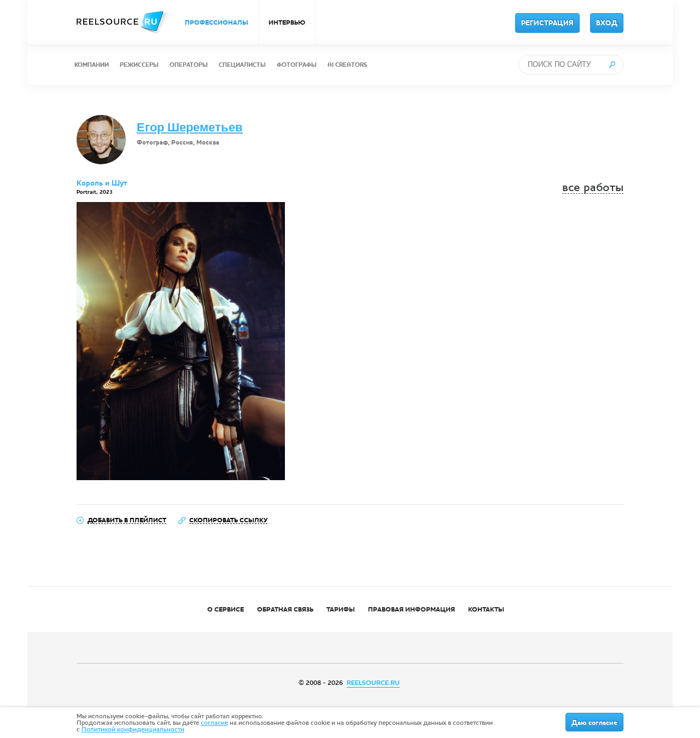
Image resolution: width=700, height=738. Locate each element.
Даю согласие (594, 723)
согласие (214, 722)
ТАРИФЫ (340, 609)
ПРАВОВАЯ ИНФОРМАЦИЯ (411, 609)
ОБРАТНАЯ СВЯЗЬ (285, 609)
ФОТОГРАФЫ (297, 65)
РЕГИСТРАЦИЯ (547, 23)
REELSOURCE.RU (373, 682)
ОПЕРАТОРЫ (189, 65)
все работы (592, 187)
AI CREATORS (347, 65)
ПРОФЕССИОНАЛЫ (216, 22)
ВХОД (606, 23)
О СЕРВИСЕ (225, 609)
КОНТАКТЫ (486, 609)
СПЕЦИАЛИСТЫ (242, 65)
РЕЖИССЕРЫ (139, 65)
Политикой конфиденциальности (132, 729)
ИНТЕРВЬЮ (287, 22)
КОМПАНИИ (91, 65)
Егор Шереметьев (190, 127)
